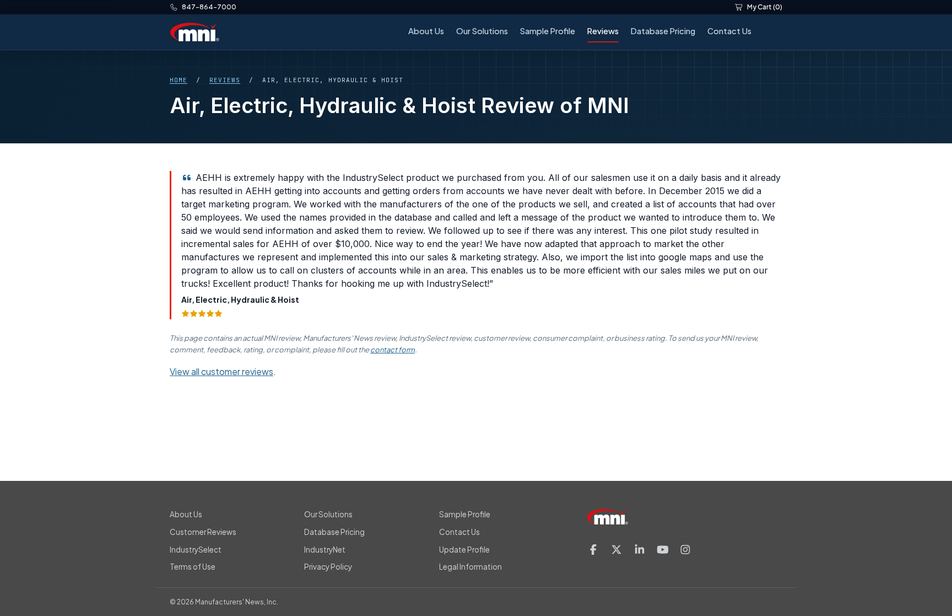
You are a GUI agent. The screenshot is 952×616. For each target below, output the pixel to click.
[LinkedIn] (639, 549)
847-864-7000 (209, 7)
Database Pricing (663, 31)
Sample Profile (547, 31)
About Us (426, 31)
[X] (616, 549)
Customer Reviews (203, 532)
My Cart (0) (764, 7)
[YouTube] (662, 549)
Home (178, 80)
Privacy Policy (328, 566)
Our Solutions (482, 31)
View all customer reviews (221, 371)
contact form (392, 349)
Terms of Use (192, 566)
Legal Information (470, 566)
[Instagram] (685, 549)
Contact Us (729, 31)
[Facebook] (593, 549)
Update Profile (464, 549)
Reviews (603, 31)
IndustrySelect (195, 549)
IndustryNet (324, 549)
